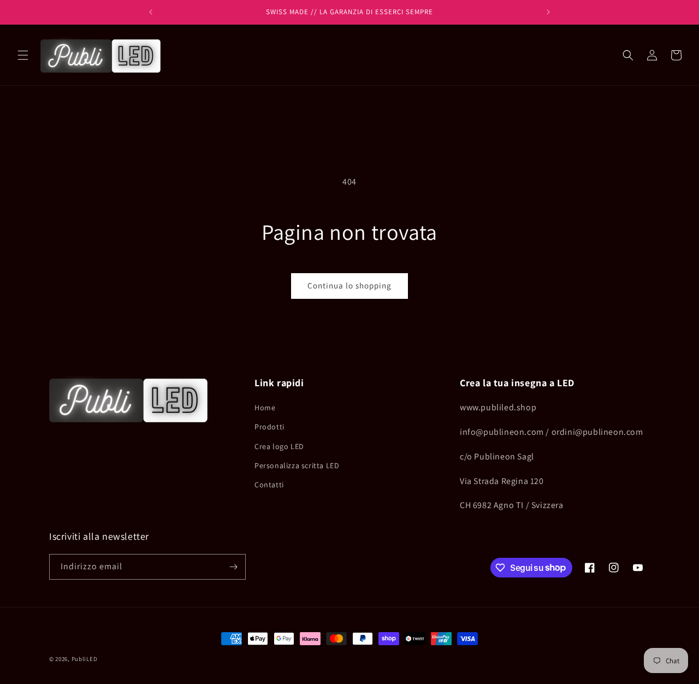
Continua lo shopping (349, 285)
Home (264, 407)
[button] (23, 55)
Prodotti (269, 427)
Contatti (269, 485)
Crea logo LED (279, 446)
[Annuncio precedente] (151, 12)
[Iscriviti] (233, 567)
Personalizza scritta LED (296, 465)
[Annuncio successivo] (548, 12)
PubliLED (85, 659)
